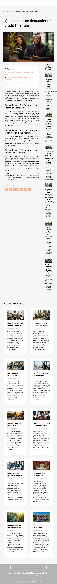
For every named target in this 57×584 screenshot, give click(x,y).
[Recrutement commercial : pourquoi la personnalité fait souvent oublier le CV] (48, 147)
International (22, 573)
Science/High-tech (37, 574)
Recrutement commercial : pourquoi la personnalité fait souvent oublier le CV (49, 158)
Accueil (5, 11)
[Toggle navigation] (5, 3)
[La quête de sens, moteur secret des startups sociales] (48, 115)
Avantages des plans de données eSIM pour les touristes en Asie (48, 271)
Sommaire (11, 69)
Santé (29, 573)
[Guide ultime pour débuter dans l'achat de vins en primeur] (48, 224)
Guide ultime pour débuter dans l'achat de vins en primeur (48, 234)
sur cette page (17, 125)
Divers (45, 573)
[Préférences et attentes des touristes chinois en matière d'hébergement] (41, 465)
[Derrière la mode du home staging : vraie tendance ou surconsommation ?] (48, 75)
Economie (11, 11)
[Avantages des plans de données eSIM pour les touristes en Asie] (48, 261)
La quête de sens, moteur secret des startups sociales (48, 124)
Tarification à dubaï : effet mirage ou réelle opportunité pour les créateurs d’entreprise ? (49, 196)
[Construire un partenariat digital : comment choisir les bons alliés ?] (15, 465)
